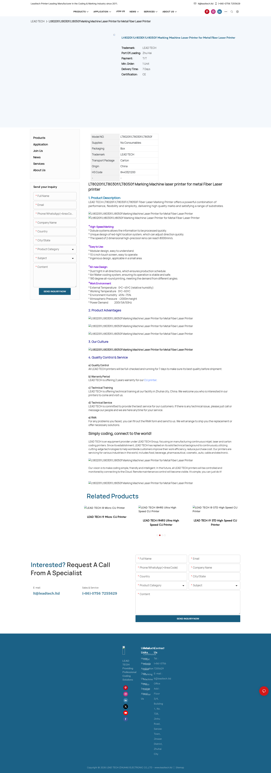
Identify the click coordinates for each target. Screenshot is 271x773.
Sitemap (179, 767)
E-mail (36, 587)
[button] (157, 535)
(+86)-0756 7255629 (229, 3)
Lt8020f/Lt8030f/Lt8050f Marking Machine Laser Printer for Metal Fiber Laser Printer (100, 21)
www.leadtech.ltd (163, 767)
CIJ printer (150, 380)
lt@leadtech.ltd (205, 3)
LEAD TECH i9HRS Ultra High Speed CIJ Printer (161, 522)
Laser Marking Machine (148, 674)
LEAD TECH (38, 21)
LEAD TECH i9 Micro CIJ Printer (106, 516)
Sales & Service (90, 587)
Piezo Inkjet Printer (147, 689)
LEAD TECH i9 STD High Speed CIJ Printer (215, 522)
